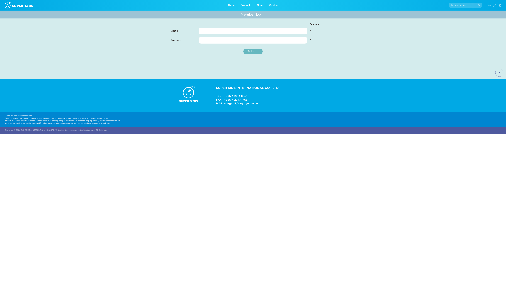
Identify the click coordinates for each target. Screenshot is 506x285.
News (260, 5)
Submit (253, 51)
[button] (501, 5)
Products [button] (246, 5)
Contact (274, 5)
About (231, 5)
